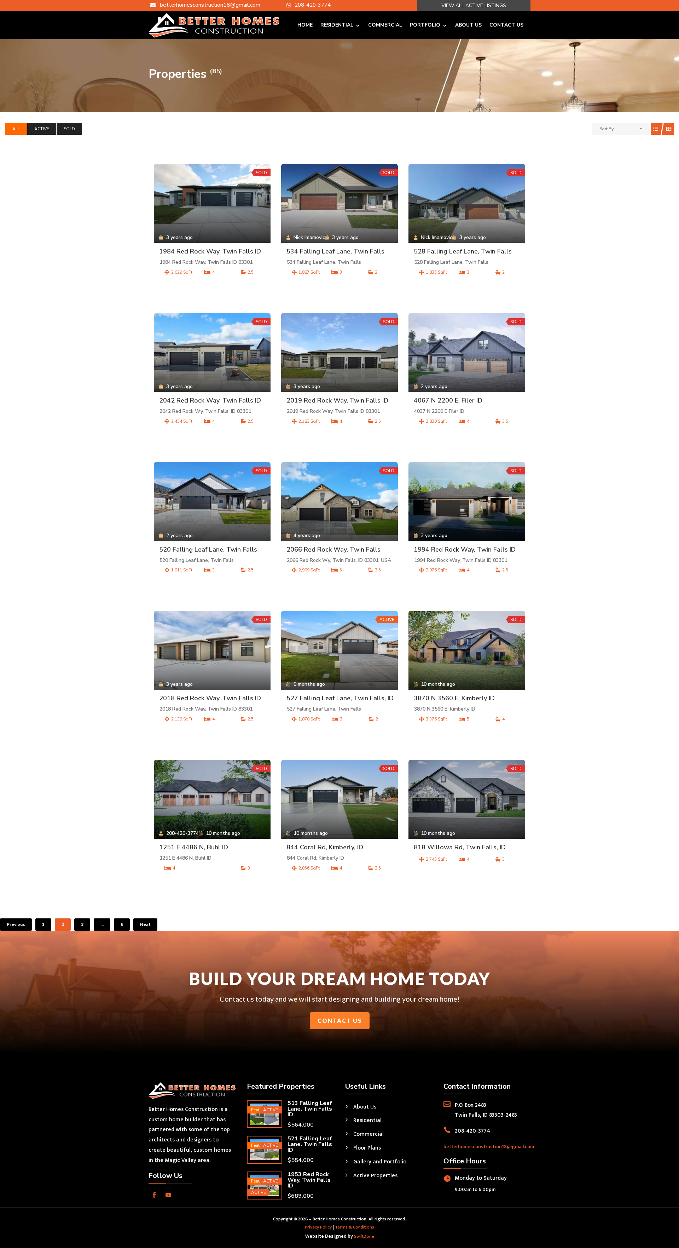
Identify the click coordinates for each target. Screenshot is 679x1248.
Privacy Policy (318, 1227)
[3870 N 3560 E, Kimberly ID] (466, 650)
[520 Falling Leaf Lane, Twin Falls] (212, 501)
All (16, 129)
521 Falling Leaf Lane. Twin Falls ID (310, 1144)
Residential (336, 25)
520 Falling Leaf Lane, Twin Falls (208, 549)
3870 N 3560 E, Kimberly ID (454, 698)
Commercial (385, 25)
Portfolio (425, 25)
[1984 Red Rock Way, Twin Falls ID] (212, 203)
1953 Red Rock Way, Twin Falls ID (309, 1180)
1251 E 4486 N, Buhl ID (193, 847)
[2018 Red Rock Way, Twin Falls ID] (212, 650)
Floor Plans (367, 1148)
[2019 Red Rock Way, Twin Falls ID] (339, 352)
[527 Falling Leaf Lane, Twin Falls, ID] (339, 650)
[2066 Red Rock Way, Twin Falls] (339, 501)
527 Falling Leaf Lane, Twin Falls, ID (340, 698)
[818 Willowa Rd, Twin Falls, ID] (466, 799)
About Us (468, 25)
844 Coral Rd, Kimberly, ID (324, 847)
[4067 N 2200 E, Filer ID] (466, 352)
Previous (16, 924)
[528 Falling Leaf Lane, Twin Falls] (466, 203)
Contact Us (506, 25)
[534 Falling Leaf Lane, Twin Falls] (339, 203)
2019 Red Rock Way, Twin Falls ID (337, 400)
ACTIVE (41, 129)
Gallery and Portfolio (379, 1162)
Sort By (606, 129)
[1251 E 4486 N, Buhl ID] (212, 799)
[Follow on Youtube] (168, 1195)
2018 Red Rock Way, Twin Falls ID (210, 698)
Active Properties (375, 1175)
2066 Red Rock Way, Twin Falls (333, 549)
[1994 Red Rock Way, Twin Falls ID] (466, 501)
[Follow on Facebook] (154, 1195)
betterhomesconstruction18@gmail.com (488, 1146)
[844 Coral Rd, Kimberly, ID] (339, 799)
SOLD (69, 129)
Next (145, 924)
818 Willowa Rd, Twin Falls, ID (460, 847)
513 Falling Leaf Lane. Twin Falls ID (310, 1108)
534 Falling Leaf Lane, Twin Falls (335, 251)
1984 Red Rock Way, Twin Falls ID (210, 251)
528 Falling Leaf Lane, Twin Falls (463, 251)
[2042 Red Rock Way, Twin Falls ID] (212, 352)
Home (305, 25)
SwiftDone (364, 1236)
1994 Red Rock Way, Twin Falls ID (465, 549)
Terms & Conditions (354, 1227)
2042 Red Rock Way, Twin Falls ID (210, 400)
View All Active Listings (473, 5)
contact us (340, 1020)
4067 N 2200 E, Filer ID (448, 400)
